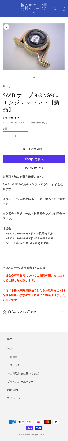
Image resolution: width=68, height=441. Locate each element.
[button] (5, 9)
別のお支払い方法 (34, 167)
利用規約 (12, 389)
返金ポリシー (15, 398)
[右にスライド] (42, 77)
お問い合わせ (15, 365)
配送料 (14, 122)
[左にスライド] (26, 77)
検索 (10, 348)
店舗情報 (12, 357)
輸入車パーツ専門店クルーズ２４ (37, 435)
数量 (5, 128)
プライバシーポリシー (20, 381)
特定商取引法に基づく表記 (23, 373)
